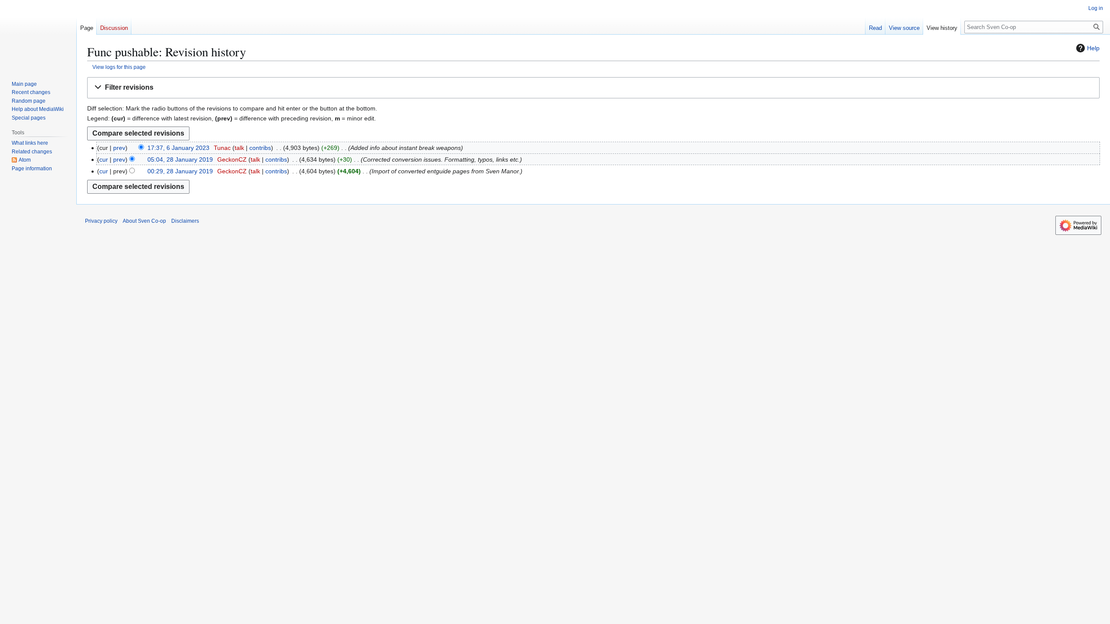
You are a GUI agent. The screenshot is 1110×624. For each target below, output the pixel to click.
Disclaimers (185, 221)
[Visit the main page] (38, 34)
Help (1093, 48)
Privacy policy (101, 221)
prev (119, 147)
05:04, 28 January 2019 (180, 159)
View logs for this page (119, 67)
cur (103, 159)
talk (239, 147)
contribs (260, 147)
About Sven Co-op (144, 221)
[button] (593, 87)
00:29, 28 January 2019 (180, 171)
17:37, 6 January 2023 (178, 147)
